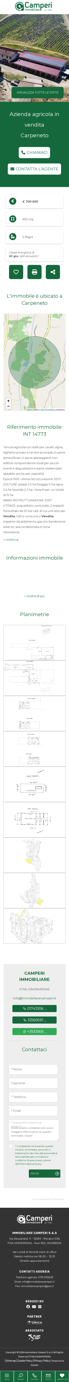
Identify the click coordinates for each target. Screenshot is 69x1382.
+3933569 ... (36, 1031)
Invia (35, 1173)
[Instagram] (39, 1307)
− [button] (8, 406)
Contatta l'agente (37, 169)
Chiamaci (37, 152)
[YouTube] (34, 1307)
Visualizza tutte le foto (37, 92)
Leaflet (29, 409)
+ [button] (8, 401)
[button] (10, 540)
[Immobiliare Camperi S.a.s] (35, 6)
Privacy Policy (42, 1360)
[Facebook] (28, 1307)
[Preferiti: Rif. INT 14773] (16, 272)
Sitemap (11, 1360)
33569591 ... (36, 1020)
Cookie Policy (25, 1360)
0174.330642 (45, 1277)
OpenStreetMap (47, 409)
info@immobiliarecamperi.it (34, 998)
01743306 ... (36, 1008)
